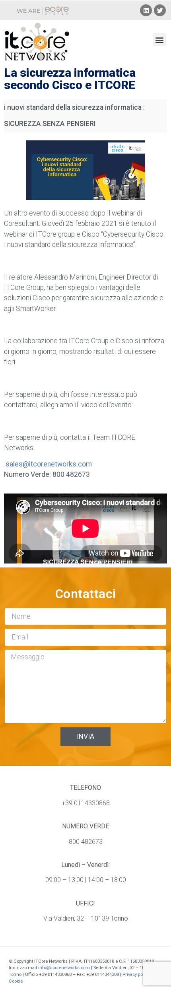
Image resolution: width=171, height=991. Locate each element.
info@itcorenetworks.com (64, 967)
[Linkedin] (146, 10)
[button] (159, 39)
